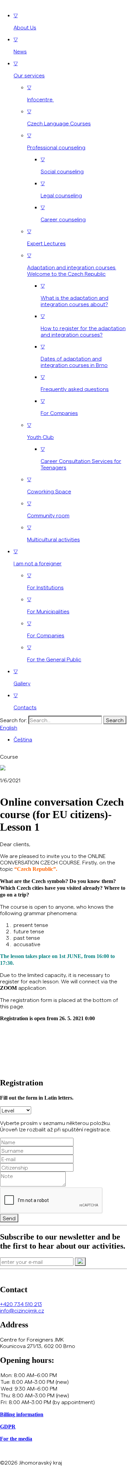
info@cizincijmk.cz (22, 1310)
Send (9, 1218)
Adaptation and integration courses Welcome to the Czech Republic (71, 264)
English (8, 727)
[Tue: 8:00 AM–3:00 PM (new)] (63, 1381)
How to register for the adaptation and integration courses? (83, 325)
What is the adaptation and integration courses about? (74, 294)
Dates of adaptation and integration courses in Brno (74, 355)
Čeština (23, 739)
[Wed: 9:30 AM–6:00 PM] (63, 1388)
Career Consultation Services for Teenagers (81, 457)
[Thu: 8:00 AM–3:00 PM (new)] (63, 1395)
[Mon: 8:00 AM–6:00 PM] (63, 1375)
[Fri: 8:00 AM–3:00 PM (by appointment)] (63, 1402)
